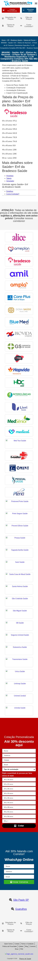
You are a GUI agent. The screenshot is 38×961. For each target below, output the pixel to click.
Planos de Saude (25, 959)
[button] (36, 3)
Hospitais (9, 176)
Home (4, 40)
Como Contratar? (12, 194)
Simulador (10, 181)
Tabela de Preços (29, 40)
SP (8, 40)
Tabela (8, 178)
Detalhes (9, 191)
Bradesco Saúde (16, 40)
